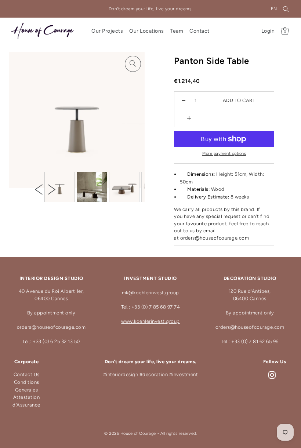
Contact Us (27, 374)
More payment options (224, 153)
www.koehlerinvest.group (150, 321)
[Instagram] (272, 375)
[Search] (286, 9)
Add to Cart (239, 100)
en (274, 8)
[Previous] (38, 189)
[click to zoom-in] (133, 64)
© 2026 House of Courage (130, 433)
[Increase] (189, 118)
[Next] (51, 189)
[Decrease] (183, 100)
